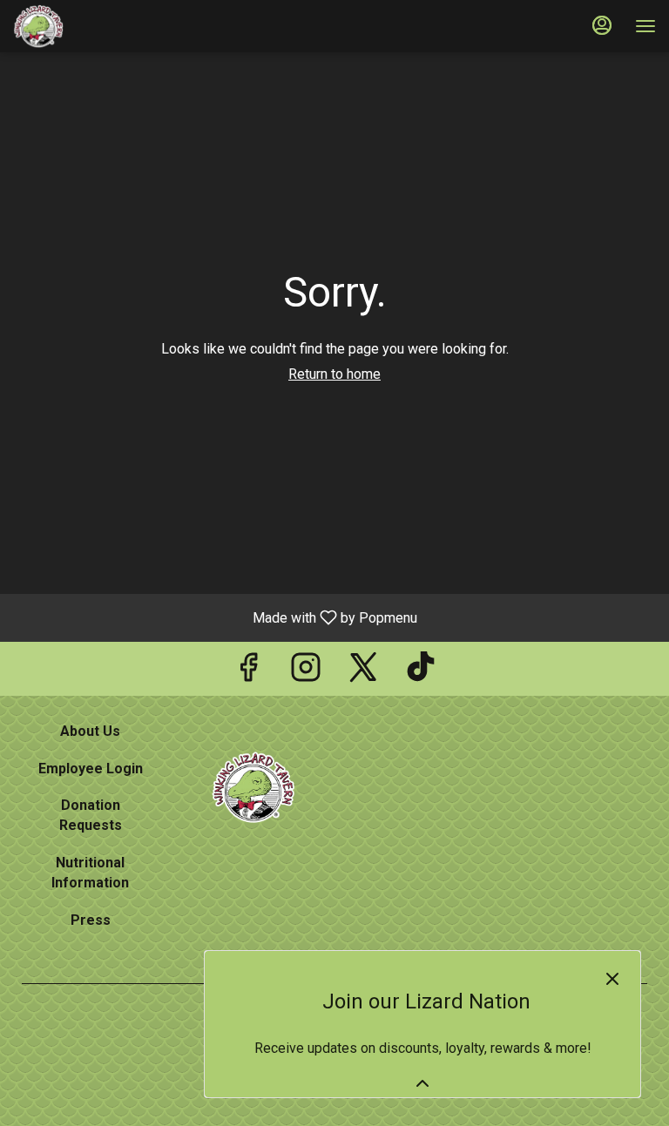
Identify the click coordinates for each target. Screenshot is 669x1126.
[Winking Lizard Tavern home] (91, 26)
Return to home (334, 374)
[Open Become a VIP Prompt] (422, 1083)
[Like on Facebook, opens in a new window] (248, 673)
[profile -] (601, 25)
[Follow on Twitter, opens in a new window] (363, 673)
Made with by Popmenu (215, 617)
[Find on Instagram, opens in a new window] (305, 673)
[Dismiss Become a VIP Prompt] (612, 979)
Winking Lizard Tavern (253, 787)
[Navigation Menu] (645, 26)
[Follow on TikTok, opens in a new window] (420, 673)
